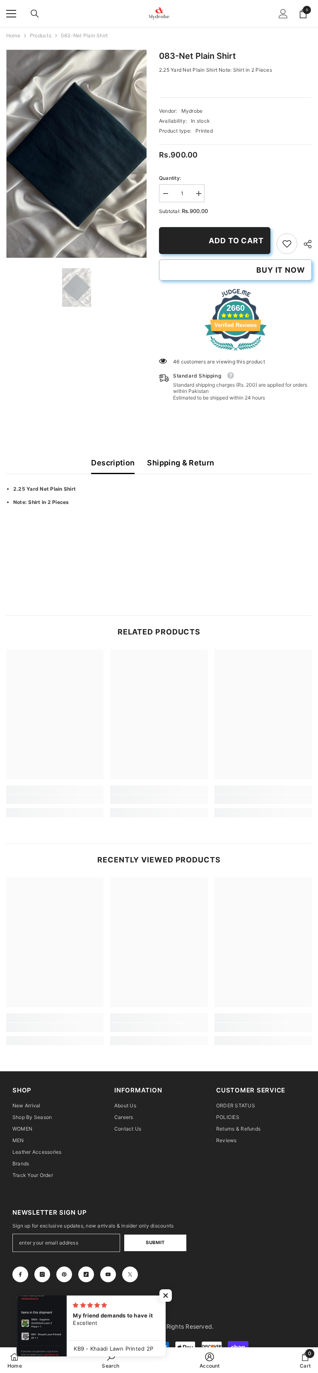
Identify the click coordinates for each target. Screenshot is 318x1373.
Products (40, 35)
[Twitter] (130, 1274)
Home (13, 35)
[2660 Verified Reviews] (235, 352)
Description (113, 462)
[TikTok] (86, 1274)
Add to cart (236, 240)
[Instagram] (42, 1274)
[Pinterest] (64, 1274)
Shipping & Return (180, 462)
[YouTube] (108, 1274)
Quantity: (170, 178)
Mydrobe (192, 111)
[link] (287, 243)
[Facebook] (20, 1274)
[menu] (11, 14)
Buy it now (280, 270)
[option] (76, 154)
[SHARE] (304, 244)
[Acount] (283, 13)
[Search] (35, 14)
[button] (165, 1295)
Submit (155, 1242)
